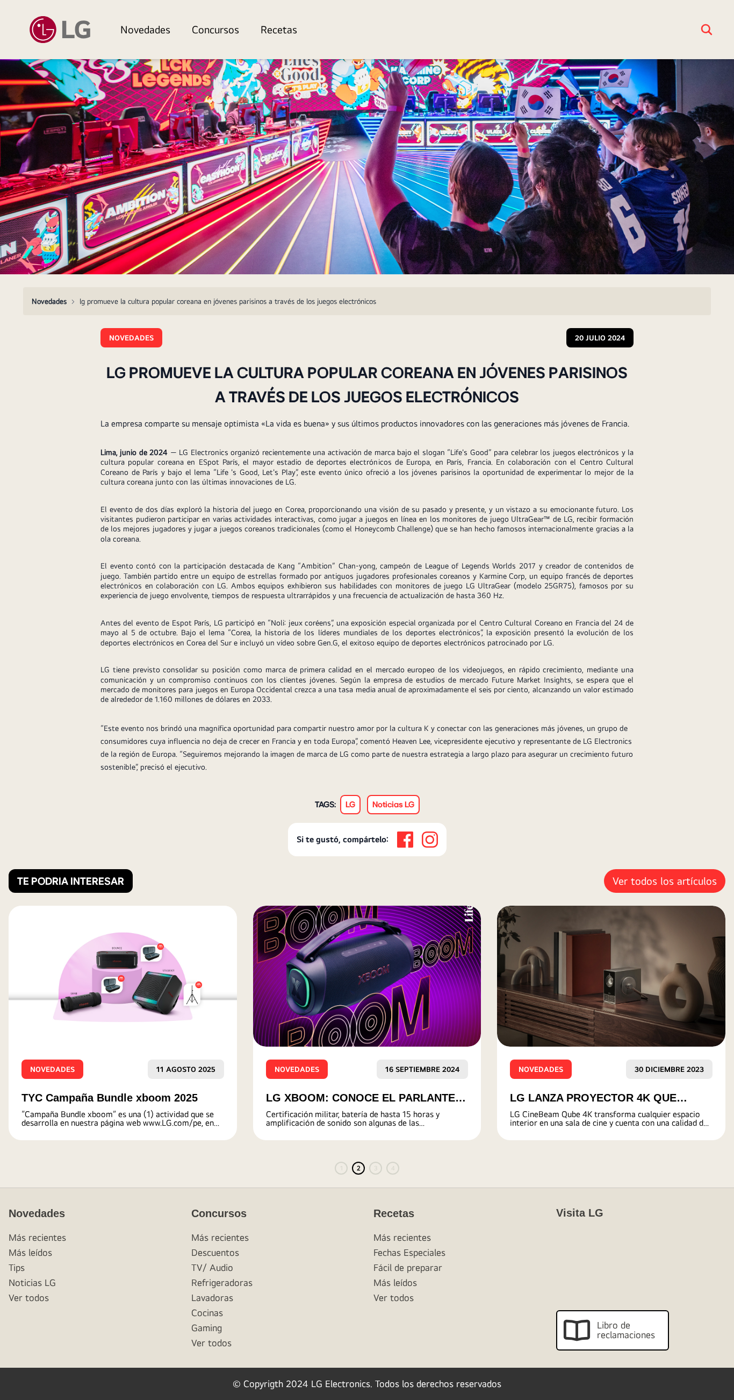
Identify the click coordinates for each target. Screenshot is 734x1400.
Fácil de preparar (407, 1267)
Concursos (215, 29)
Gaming (206, 1327)
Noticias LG (32, 1282)
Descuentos (215, 1252)
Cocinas (207, 1312)
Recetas (279, 29)
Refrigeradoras (222, 1282)
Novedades (145, 29)
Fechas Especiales (409, 1252)
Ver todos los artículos (665, 881)
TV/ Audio (212, 1267)
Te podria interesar (70, 881)
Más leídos (30, 1252)
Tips (17, 1267)
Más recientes (37, 1237)
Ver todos (29, 1297)
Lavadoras (212, 1297)
